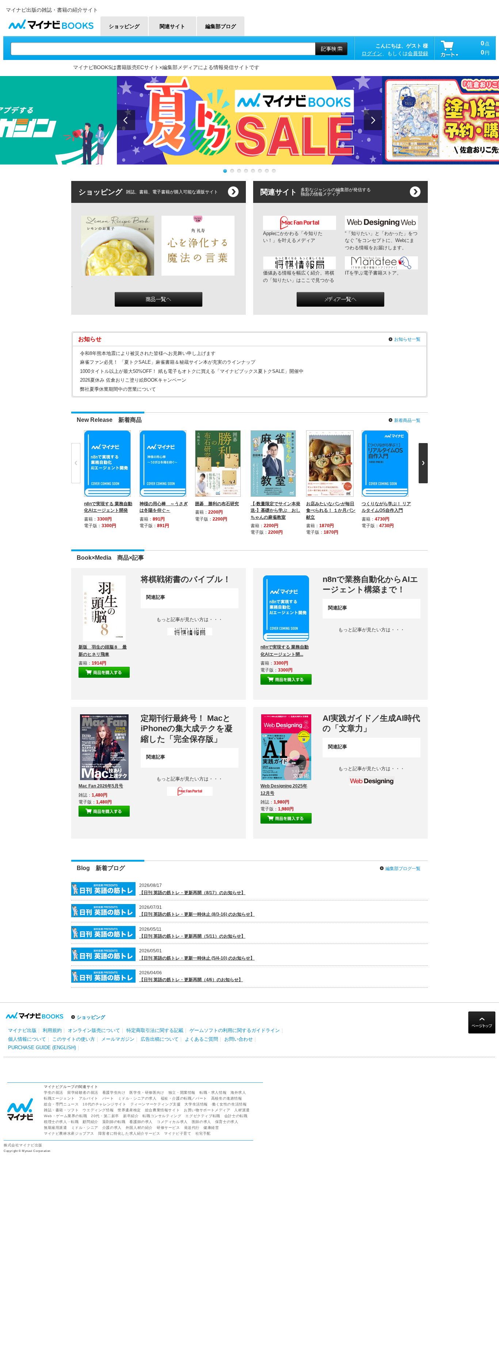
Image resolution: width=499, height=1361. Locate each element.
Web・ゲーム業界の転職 (65, 1116)
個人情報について (27, 1039)
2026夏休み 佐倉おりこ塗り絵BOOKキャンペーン (133, 380)
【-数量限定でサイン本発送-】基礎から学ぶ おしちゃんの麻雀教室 (275, 510)
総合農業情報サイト (162, 1110)
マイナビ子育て (177, 1133)
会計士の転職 (236, 1116)
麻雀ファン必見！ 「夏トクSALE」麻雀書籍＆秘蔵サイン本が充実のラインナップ (167, 362)
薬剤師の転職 (114, 1122)
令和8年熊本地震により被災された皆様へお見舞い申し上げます (148, 353)
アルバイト (88, 1098)
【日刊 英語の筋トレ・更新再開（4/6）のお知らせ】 (191, 979)
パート (108, 1098)
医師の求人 (201, 1122)
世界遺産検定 (129, 1110)
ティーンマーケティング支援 (155, 1104)
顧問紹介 (90, 1122)
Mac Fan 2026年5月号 (101, 786)
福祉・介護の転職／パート (184, 1098)
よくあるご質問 (201, 1039)
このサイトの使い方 (73, 1039)
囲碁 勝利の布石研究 (217, 503)
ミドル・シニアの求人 (137, 1098)
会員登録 (418, 53)
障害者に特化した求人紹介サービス (129, 1133)
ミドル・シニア (84, 1128)
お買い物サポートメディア (207, 1110)
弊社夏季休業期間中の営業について (118, 389)
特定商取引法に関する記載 (154, 1030)
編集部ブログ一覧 (402, 868)
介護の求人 (112, 1128)
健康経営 (211, 1128)
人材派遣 (242, 1110)
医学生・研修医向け (146, 1092)
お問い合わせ (238, 1039)
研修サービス (168, 1128)
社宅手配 (203, 1133)
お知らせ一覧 (407, 339)
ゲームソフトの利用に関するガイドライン (235, 1030)
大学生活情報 (196, 1104)
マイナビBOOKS (51, 22)
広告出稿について (160, 1039)
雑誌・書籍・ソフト (61, 1110)
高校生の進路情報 (226, 1098)
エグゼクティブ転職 (202, 1116)
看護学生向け (114, 1092)
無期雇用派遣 (55, 1128)
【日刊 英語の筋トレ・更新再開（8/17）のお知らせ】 (192, 892)
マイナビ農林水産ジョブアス (69, 1133)
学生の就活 (53, 1092)
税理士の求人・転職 (61, 1122)
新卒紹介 (130, 1116)
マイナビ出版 (22, 1030)
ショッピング (91, 1017)
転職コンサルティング (161, 1116)
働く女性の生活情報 (229, 1104)
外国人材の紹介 (139, 1128)
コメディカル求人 (172, 1122)
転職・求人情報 (212, 1092)
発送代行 (191, 1128)
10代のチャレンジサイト (104, 1104)
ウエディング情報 (98, 1110)
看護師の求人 (141, 1122)
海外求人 (238, 1092)
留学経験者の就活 (82, 1092)
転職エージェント (59, 1098)
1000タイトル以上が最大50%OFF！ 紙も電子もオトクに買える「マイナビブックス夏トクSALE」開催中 (192, 371)
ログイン (372, 53)
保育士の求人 (227, 1122)
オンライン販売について (94, 1030)
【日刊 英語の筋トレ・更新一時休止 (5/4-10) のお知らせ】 (197, 958)
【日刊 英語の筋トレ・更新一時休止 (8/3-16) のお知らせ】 (197, 914)
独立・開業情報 (181, 1092)
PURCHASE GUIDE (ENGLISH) (42, 1047)
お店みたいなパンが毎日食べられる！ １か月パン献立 (330, 510)
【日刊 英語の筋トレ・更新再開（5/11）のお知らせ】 (192, 936)
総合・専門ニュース (61, 1104)
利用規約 (52, 1030)
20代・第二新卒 (105, 1116)
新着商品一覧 (407, 420)
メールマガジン (117, 1039)
